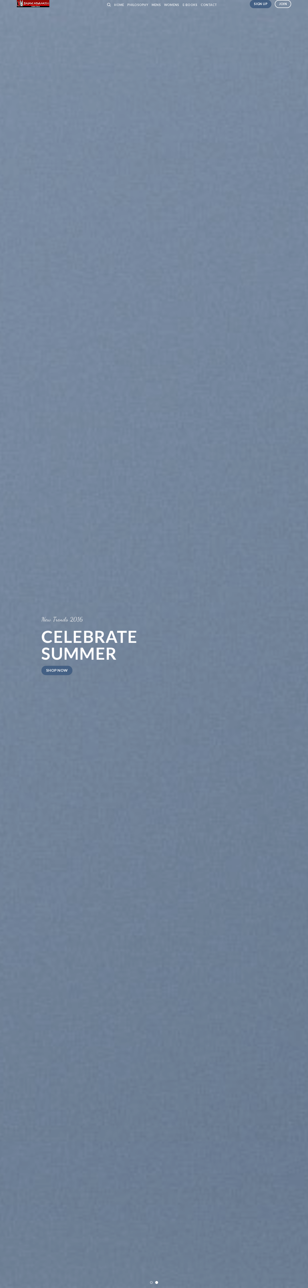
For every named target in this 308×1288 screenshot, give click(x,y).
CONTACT (209, 5)
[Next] (295, 644)
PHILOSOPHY (137, 5)
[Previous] (12, 644)
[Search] (109, 4)
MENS (156, 5)
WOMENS (171, 5)
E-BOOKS (190, 5)
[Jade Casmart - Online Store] (58, 3)
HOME (119, 5)
